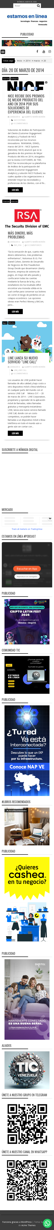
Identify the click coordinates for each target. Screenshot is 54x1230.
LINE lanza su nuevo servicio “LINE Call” (23, 359)
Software (14, 78)
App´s (5, 323)
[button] (47, 1223)
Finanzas (6, 201)
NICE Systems (19, 120)
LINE (15, 370)
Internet (6, 78)
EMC (15, 245)
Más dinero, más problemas (20, 235)
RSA (19, 245)
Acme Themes (28, 1225)
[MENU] (3, 52)
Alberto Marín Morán (34, 117)
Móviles (12, 323)
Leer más (15, 189)
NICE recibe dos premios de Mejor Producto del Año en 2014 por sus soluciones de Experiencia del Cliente (26, 103)
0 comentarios (21, 123)
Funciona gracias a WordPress (17, 1221)
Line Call (22, 370)
